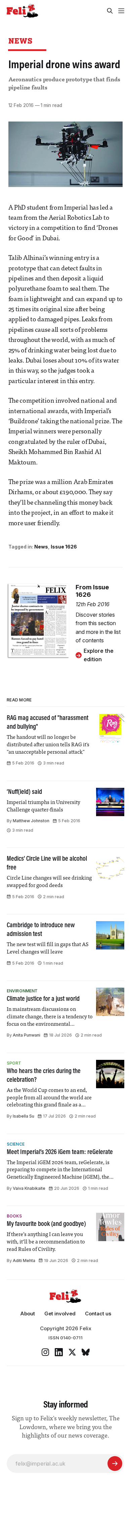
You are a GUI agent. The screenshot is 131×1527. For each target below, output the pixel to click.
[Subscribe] (114, 1463)
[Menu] (121, 10)
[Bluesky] (86, 1352)
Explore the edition (99, 655)
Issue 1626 (64, 547)
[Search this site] (109, 10)
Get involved (60, 1313)
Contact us (98, 1313)
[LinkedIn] (59, 1352)
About (27, 1313)
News (20, 40)
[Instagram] (45, 1352)
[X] (72, 1352)
